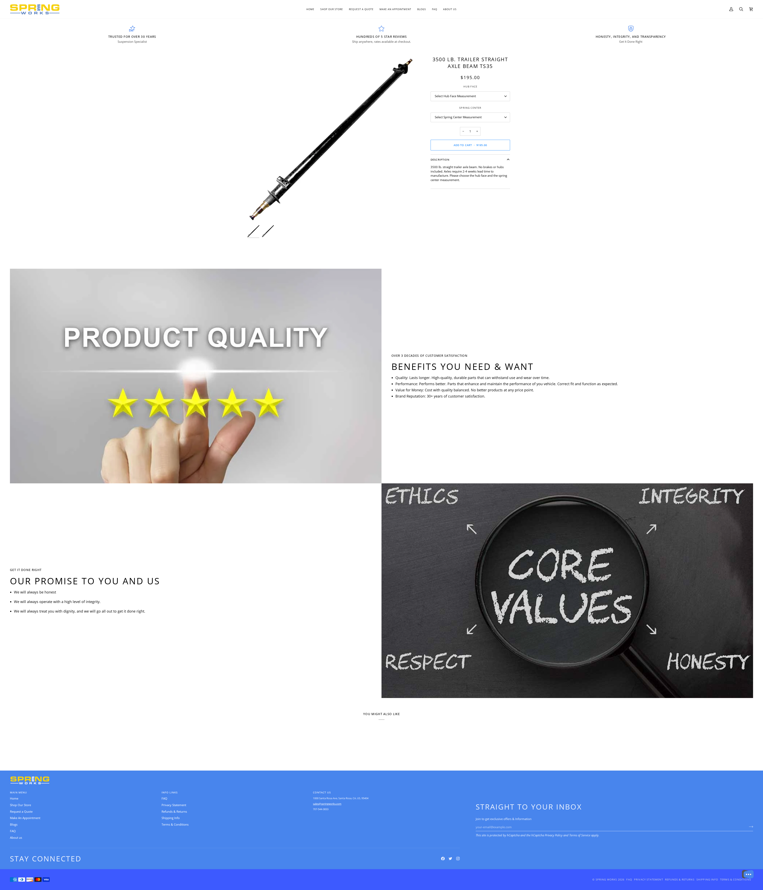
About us (16, 838)
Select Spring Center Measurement (458, 117)
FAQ (13, 831)
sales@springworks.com (327, 804)
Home (14, 798)
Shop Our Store (20, 805)
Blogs (13, 824)
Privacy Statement (174, 805)
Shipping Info (171, 818)
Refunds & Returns (174, 811)
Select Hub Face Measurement (455, 96)
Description (440, 159)
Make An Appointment (25, 818)
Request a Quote (21, 811)
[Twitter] (450, 858)
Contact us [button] (322, 792)
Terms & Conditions (175, 824)
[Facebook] (443, 858)
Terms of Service (579, 835)
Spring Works (606, 879)
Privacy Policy (554, 835)
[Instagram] (458, 858)
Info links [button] (170, 792)
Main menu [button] (18, 792)
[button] (331, 9)
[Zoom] (254, 215)
